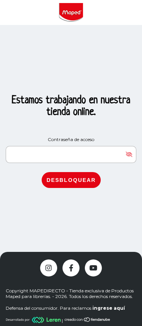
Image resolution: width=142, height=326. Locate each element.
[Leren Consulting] (34, 320)
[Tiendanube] (87, 320)
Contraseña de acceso (71, 139)
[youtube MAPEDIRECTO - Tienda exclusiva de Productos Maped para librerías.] (93, 267)
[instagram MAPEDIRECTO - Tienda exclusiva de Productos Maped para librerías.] (48, 267)
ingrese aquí (108, 308)
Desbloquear (71, 180)
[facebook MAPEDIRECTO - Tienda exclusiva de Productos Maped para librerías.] (71, 267)
